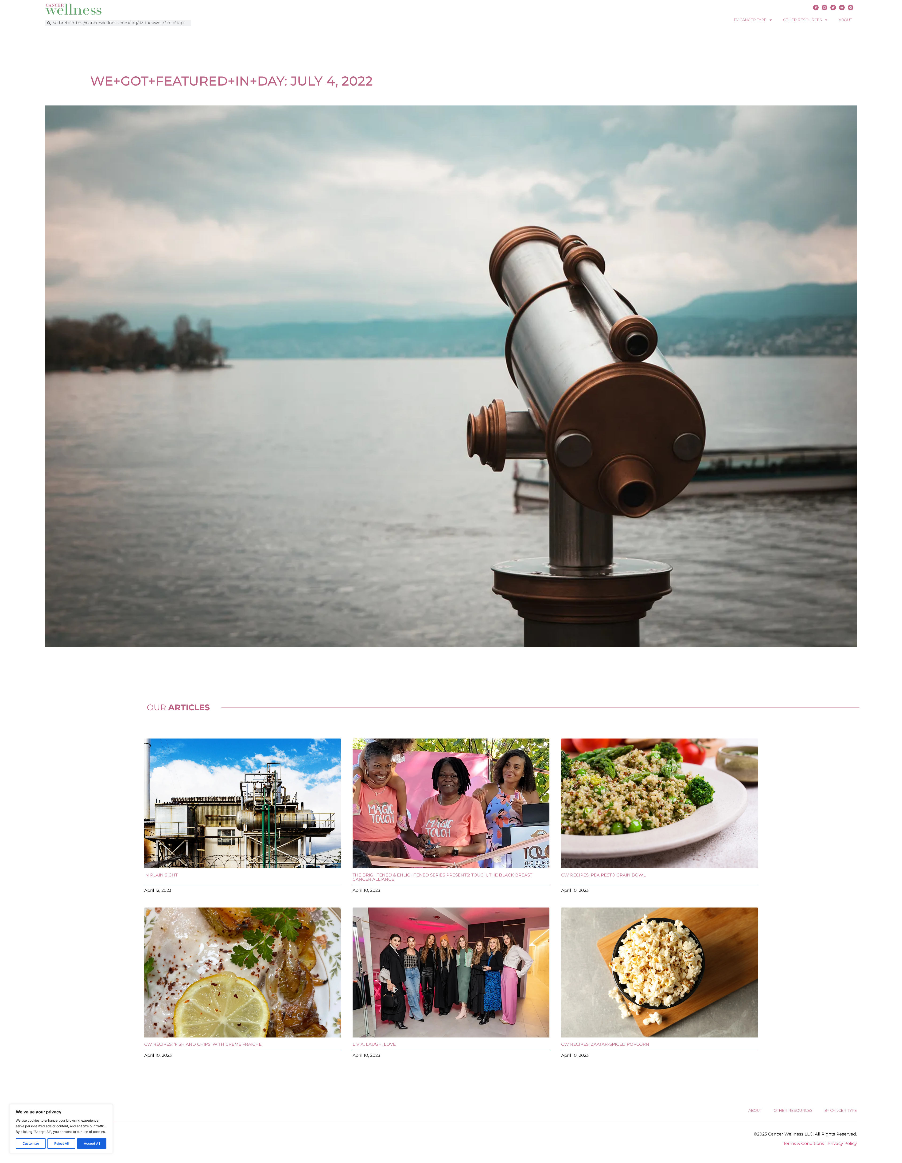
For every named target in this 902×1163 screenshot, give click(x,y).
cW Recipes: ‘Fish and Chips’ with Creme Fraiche (203, 1044)
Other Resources (802, 20)
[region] (61, 1129)
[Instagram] (824, 7)
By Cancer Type (750, 20)
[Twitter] (833, 7)
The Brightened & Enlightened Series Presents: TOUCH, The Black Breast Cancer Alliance (442, 877)
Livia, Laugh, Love (374, 1044)
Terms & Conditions (803, 1143)
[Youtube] (842, 7)
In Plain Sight (161, 875)
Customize (31, 1143)
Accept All (92, 1143)
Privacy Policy (842, 1143)
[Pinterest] (850, 7)
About (845, 20)
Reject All (61, 1143)
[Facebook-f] (816, 7)
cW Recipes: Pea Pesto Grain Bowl (603, 875)
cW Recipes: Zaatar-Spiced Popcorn (605, 1044)
